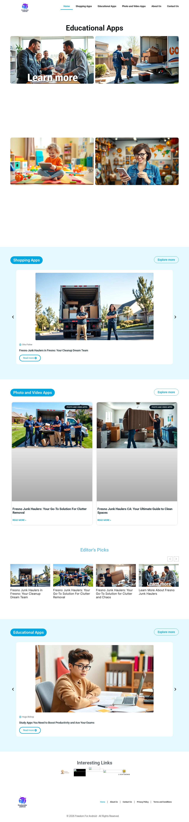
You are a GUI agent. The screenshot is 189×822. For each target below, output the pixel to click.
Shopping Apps (84, 6)
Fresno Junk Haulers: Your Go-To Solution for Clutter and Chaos (114, 593)
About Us (156, 6)
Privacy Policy (143, 802)
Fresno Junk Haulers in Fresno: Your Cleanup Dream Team (53, 350)
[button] (13, 317)
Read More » (19, 520)
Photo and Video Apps (134, 6)
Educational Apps (107, 6)
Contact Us (173, 6)
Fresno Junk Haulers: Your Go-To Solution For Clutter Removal (71, 593)
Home (66, 6)
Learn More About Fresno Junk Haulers (157, 591)
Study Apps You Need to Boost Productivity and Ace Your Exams (56, 722)
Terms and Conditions (162, 802)
